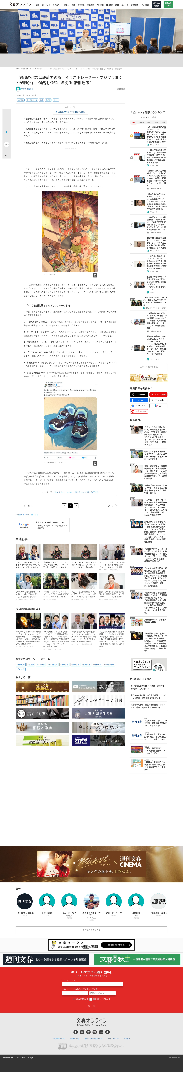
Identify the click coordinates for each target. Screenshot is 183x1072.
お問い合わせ (74, 1039)
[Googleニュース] (94, 1032)
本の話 (30, 1058)
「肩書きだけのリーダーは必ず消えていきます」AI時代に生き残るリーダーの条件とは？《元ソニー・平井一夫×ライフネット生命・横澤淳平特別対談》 (84, 638)
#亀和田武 (97, 665)
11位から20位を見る (149, 367)
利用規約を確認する (80, 999)
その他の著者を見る (91, 930)
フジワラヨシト (27, 89)
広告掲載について (59, 1039)
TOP (17, 69)
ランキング (46, 5)
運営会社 (127, 1039)
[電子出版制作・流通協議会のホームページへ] (62, 1047)
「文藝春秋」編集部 (155, 188)
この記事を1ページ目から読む (71, 112)
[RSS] (107, 1032)
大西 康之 (152, 292)
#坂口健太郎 (52, 665)
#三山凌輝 (21, 669)
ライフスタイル (32, 100)
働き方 (48, 100)
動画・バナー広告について (94, 1039)
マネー (56, 100)
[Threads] (88, 1032)
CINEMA (109, 5)
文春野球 (134, 5)
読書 (117, 5)
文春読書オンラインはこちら (27, 515)
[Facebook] (75, 1032)
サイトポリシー (113, 1039)
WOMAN (100, 5)
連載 (73, 5)
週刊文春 (81, 5)
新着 (37, 5)
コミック (124, 5)
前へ (30, 506)
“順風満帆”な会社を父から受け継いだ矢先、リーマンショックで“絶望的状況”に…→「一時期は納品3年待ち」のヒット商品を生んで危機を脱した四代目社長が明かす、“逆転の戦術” (28, 639)
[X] (82, 1032)
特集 (65, 5)
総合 (154, 117)
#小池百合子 (109, 665)
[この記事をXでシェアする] (6, 113)
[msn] (101, 1032)
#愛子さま (75, 665)
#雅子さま (64, 665)
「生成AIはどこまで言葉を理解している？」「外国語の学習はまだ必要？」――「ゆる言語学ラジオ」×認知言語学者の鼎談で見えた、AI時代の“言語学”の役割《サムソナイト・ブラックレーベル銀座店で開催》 (56, 640)
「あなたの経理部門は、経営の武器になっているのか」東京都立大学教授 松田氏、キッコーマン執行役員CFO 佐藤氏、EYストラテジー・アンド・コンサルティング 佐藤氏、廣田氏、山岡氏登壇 (112, 640)
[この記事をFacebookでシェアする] (6, 121)
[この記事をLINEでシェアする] (6, 137)
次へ (110, 506)
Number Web (7, 1058)
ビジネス (40, 69)
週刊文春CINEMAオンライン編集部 (156, 308)
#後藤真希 (21, 665)
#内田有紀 (86, 665)
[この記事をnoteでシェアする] (6, 145)
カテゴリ (56, 5)
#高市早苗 (41, 665)
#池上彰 (31, 665)
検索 (147, 5)
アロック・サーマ (154, 145)
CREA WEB (20, 1058)
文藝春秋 (90, 5)
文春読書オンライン (27, 69)
